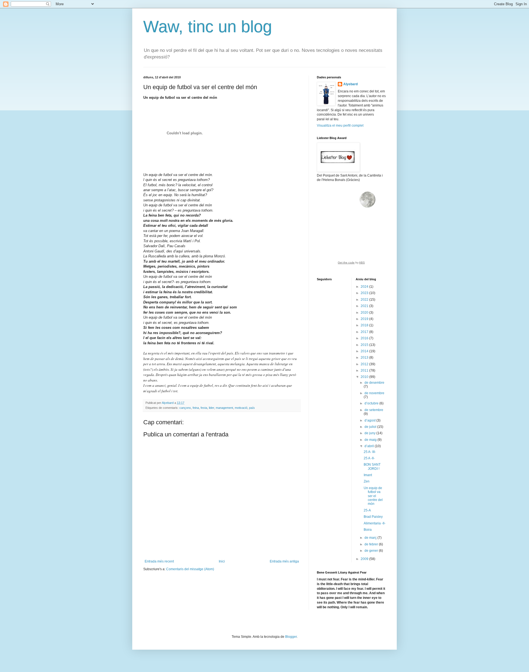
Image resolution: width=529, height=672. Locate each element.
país (252, 407)
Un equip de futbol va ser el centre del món (373, 496)
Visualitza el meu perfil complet (340, 125)
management (224, 407)
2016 (365, 338)
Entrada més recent (159, 561)
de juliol (371, 427)
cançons (185, 407)
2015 (365, 345)
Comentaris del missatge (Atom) (190, 569)
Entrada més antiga (284, 561)
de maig (371, 440)
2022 (365, 300)
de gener (372, 551)
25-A (367, 510)
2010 (365, 377)
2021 (365, 306)
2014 (365, 351)
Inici (222, 561)
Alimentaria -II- (374, 523)
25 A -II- (369, 458)
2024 (365, 287)
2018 (365, 325)
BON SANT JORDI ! (372, 466)
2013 (365, 357)
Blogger (291, 637)
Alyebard (350, 84)
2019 (365, 319)
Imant (368, 475)
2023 (365, 293)
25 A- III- (370, 452)
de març (371, 538)
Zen (366, 481)
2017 (365, 332)
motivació (241, 407)
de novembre (374, 393)
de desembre (374, 383)
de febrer (372, 544)
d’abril (370, 446)
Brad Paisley (373, 517)
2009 (365, 559)
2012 (365, 364)
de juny (370, 433)
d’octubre (372, 403)
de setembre (374, 410)
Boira (368, 530)
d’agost (370, 420)
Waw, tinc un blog (207, 26)
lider (211, 407)
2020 (365, 312)
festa (204, 407)
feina (196, 407)
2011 (365, 370)
